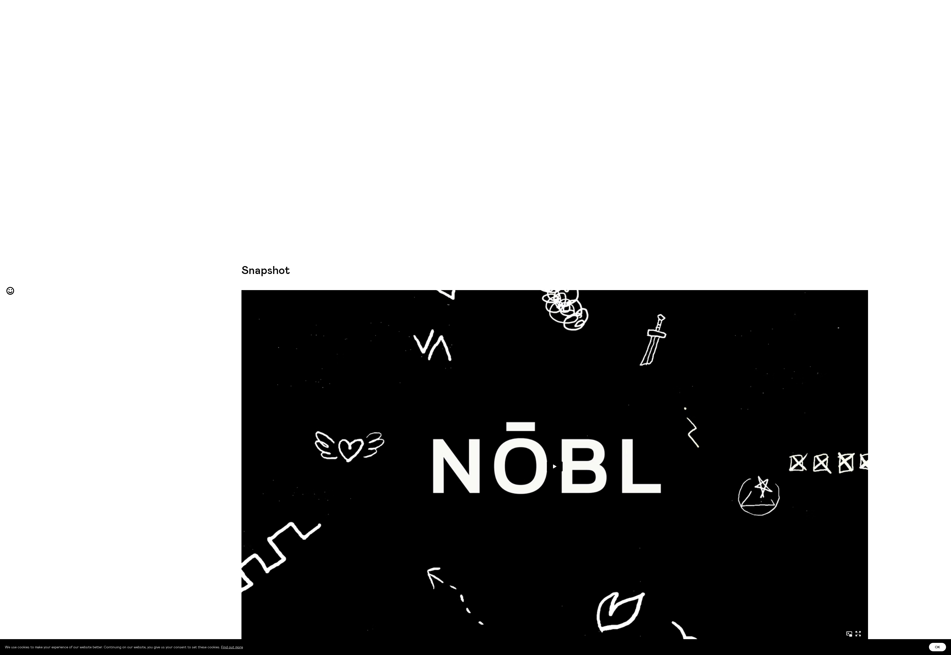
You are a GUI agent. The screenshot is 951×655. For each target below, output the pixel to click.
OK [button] (937, 647)
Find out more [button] (232, 647)
